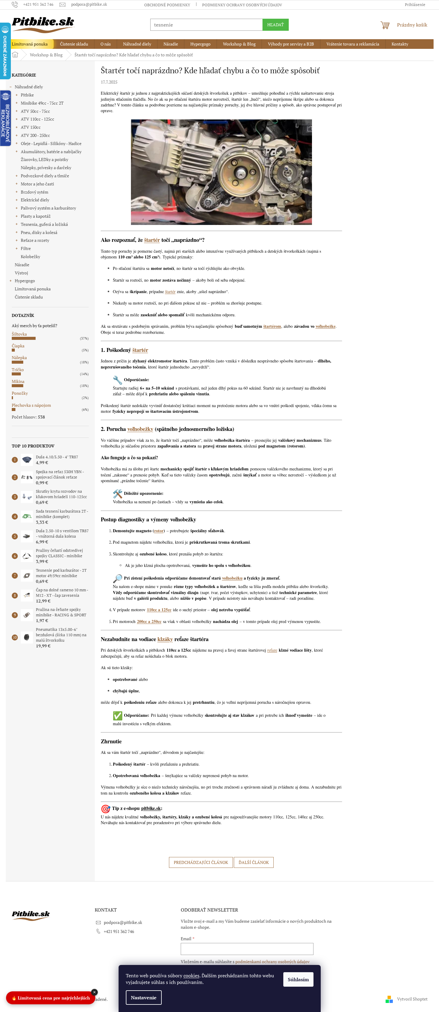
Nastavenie (144, 997)
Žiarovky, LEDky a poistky (44, 159)
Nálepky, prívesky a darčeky (46, 167)
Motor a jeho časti (37, 184)
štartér (152, 240)
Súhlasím (298, 979)
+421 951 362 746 (119, 931)
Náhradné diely (29, 87)
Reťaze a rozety (35, 240)
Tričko (18, 369)
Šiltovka (19, 334)
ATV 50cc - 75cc (35, 111)
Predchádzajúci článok (201, 862)
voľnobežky (140, 429)
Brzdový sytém (34, 192)
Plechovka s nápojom (31, 405)
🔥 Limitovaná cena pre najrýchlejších (50, 997)
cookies (191, 975)
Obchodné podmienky (167, 5)
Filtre (26, 248)
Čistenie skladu (29, 297)
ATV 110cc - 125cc (37, 119)
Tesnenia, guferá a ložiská (44, 224)
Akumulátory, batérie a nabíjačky (51, 151)
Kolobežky (30, 256)
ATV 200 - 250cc (35, 135)
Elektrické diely (35, 200)
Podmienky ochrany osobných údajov (242, 5)
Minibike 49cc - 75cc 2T (42, 103)
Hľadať (275, 24)
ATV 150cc (31, 127)
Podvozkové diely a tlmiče (45, 176)
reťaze (272, 650)
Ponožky (20, 393)
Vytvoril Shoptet (412, 999)
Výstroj (21, 273)
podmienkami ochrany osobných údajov (272, 961)
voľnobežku (232, 578)
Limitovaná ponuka (33, 289)
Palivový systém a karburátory (48, 208)
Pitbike (27, 95)
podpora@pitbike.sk (123, 922)
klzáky (165, 639)
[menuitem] (30, 44)
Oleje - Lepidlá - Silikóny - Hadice (51, 143)
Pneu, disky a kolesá (39, 232)
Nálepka (19, 357)
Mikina (18, 381)
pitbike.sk (151, 808)
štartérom (272, 326)
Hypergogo (25, 280)
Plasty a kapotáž (36, 216)
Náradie (22, 264)
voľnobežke (326, 326)
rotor (159, 530)
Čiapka (18, 346)
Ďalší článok (254, 862)
